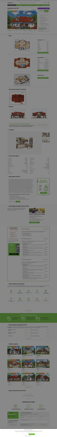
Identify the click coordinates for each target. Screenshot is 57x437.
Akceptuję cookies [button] (31, 434)
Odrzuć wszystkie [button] (25, 434)
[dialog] (28, 218)
